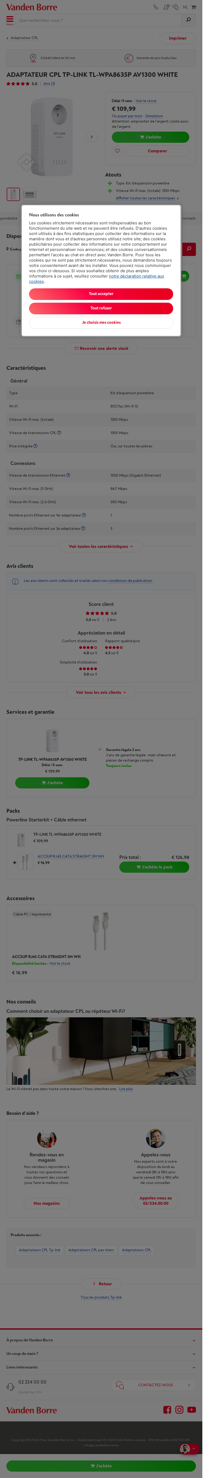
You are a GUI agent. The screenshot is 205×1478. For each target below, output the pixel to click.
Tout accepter (101, 293)
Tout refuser (101, 308)
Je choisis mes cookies (101, 322)
